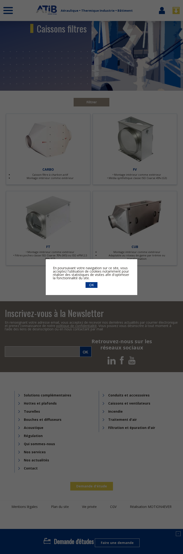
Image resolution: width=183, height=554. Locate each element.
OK (91, 285)
